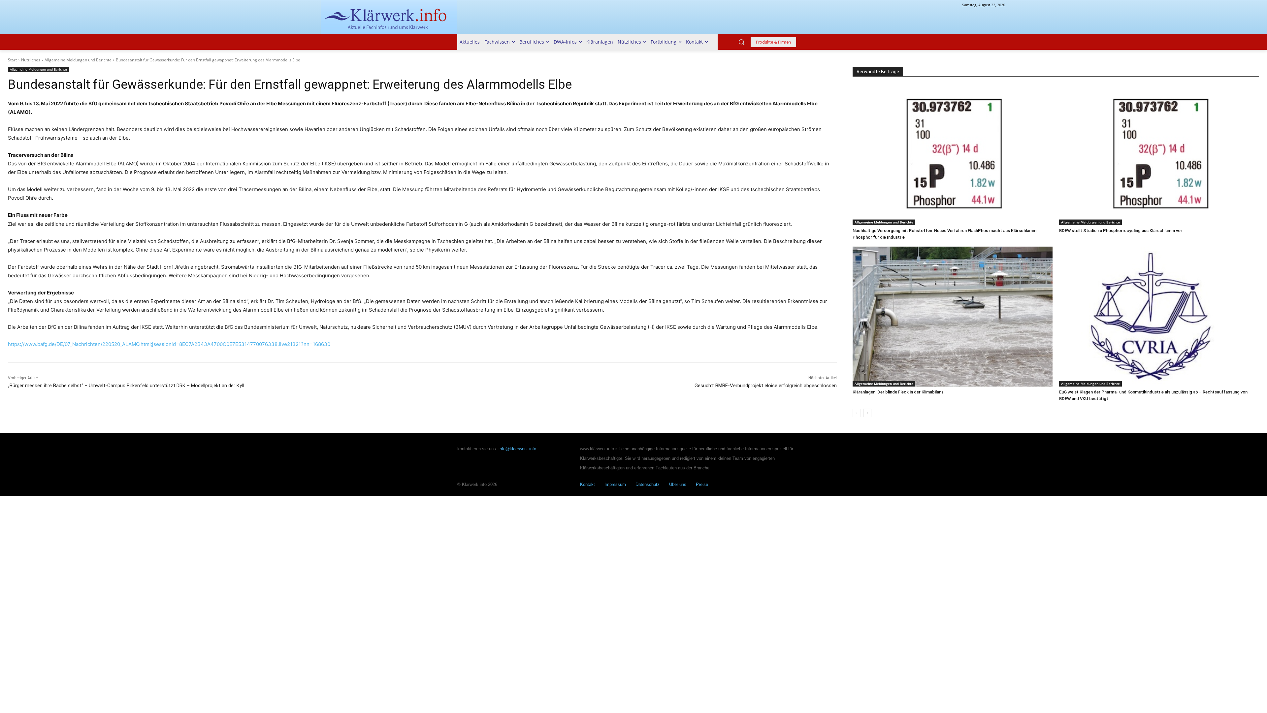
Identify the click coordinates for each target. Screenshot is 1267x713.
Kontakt (587, 484)
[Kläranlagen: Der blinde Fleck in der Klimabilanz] (953, 317)
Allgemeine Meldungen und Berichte (78, 60)
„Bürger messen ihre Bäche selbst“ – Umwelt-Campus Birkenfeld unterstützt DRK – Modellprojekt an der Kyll (126, 386)
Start (12, 60)
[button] (741, 42)
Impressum (615, 484)
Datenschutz (647, 484)
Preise (702, 484)
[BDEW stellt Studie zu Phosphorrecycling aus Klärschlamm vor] (1159, 155)
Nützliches (30, 60)
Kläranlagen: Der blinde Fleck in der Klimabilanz (898, 392)
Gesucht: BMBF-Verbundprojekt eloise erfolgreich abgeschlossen (766, 386)
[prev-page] (857, 413)
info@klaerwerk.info (517, 448)
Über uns (677, 484)
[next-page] (867, 413)
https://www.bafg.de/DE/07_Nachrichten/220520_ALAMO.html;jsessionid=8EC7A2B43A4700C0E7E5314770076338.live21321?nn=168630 (169, 344)
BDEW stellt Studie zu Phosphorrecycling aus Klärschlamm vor (1120, 230)
